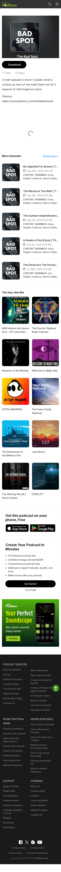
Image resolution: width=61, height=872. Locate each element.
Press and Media (39, 800)
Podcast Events (11, 800)
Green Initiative (38, 805)
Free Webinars (10, 795)
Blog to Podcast (39, 700)
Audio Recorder (11, 693)
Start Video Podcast (41, 675)
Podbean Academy (12, 805)
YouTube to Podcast (41, 705)
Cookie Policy (38, 847)
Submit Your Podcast (13, 746)
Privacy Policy (19, 847)
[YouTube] (39, 842)
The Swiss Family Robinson (41, 411)
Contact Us (36, 814)
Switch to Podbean (12, 750)
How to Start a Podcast (42, 724)
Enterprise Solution (12, 679)
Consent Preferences (37, 853)
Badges (7, 817)
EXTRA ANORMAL (12, 409)
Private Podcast (11, 684)
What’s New (9, 791)
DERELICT (38, 494)
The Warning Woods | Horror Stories (14, 496)
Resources (8, 822)
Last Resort (38, 451)
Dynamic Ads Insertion (14, 733)
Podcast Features (12, 669)
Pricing (6, 674)
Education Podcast (40, 710)
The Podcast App (12, 688)
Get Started (30, 583)
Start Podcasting (39, 670)
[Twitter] (27, 842)
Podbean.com (41, 858)
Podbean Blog (38, 791)
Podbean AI (9, 703)
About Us (35, 786)
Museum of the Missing (15, 370)
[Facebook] (20, 842)
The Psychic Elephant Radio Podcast (44, 330)
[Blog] (33, 842)
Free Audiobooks (11, 760)
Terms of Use (15, 853)
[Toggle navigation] (57, 4)
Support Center (11, 786)
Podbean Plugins (11, 755)
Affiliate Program (39, 810)
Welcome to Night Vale (44, 370)
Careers (35, 795)
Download (14, 64)
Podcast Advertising (13, 728)
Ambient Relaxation (13, 765)
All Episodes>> (51, 156)
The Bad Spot (27, 56)
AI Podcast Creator (40, 695)
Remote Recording (12, 698)
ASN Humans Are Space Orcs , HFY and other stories (15, 330)
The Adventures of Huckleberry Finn (12, 453)
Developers (9, 827)
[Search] (49, 4)
